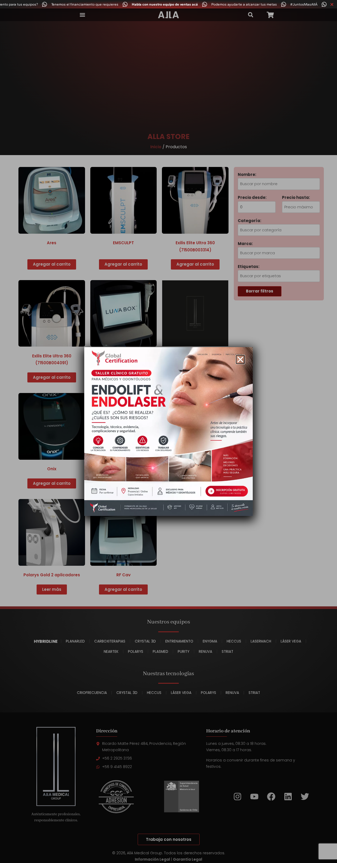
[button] (240, 359)
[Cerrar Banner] (332, 4)
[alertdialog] (168, 4)
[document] (168, 431)
